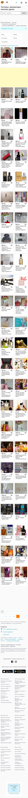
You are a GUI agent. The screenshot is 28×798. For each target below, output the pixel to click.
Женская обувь (4, 688)
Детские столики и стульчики (19, 711)
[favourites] (7, 2)
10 (14, 616)
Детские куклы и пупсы (5, 755)
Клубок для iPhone (19, 767)
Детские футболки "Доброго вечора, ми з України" (6, 734)
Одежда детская (5, 724)
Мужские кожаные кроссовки (19, 728)
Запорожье (20, 639)
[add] (16, 2)
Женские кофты (5, 700)
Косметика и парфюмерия (9, 24)
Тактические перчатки (18, 731)
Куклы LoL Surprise (19, 696)
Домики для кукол (5, 717)
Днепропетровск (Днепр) (10, 639)
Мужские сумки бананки (18, 740)
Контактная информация (18, 756)
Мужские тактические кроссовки (20, 743)
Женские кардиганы (6, 686)
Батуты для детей (5, 758)
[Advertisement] (13, 18)
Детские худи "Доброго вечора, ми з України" (20, 704)
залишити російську (14, 793)
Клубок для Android (20, 769)
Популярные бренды (20, 753)
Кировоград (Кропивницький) (13, 640)
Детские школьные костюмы (5, 730)
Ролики (2, 760)
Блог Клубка (18, 751)
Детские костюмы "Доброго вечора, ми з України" (6, 721)
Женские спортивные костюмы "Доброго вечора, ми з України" (20, 687)
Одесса (20, 637)
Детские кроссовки (5, 765)
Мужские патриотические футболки (19, 724)
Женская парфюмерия (8, 25)
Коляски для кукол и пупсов (6, 752)
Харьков (15, 637)
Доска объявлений (5, 22)
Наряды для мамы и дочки (20, 691)
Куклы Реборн (4, 747)
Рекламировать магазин (12, 45)
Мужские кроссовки (20, 715)
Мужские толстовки (19, 737)
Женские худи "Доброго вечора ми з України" (20, 682)
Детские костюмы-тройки (5, 726)
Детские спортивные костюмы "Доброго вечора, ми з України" (6, 738)
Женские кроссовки (20, 678)
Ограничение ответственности (19, 759)
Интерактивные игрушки (5, 763)
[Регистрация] (26, 3)
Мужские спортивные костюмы (20, 720)
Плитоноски (4, 693)
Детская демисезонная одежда (18, 699)
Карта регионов (19, 749)
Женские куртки (5, 678)
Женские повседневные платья (4, 697)
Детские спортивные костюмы (6, 770)
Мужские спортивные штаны (20, 734)
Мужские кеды (18, 717)
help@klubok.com (19, 765)
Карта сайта (18, 747)
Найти (24, 13)
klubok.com (2, 2)
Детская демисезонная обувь (20, 708)
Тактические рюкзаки (6, 702)
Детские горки (4, 715)
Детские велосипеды (6, 742)
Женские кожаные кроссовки (5, 691)
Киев (2, 639)
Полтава (3, 640)
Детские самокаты (19, 694)
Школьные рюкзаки (5, 767)
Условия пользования (18, 763)
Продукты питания (5, 749)
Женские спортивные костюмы (6, 681)
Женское (14, 22)
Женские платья (5, 684)
